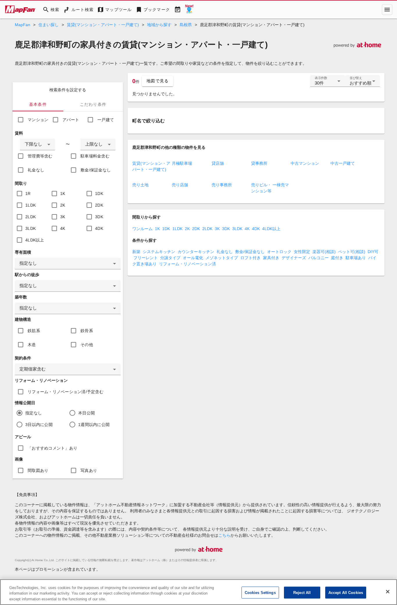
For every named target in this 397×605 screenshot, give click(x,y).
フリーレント (145, 257)
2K (62, 205)
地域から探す (159, 24)
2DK (99, 205)
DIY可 (373, 251)
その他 (87, 344)
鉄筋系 (34, 330)
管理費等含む (40, 156)
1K (62, 193)
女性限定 (302, 251)
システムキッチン (159, 251)
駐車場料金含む (95, 156)
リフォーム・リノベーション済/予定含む (65, 391)
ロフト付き (250, 257)
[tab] (37, 104)
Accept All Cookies (345, 592)
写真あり (89, 470)
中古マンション (305, 163)
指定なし (33, 413)
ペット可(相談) (351, 251)
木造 (32, 344)
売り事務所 (222, 184)
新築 (136, 251)
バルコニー (318, 257)
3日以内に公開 (39, 424)
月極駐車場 (182, 163)
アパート (70, 119)
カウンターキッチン (196, 251)
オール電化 (193, 257)
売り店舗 (180, 184)
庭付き (337, 257)
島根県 (186, 24)
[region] (198, 592)
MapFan (22, 24)
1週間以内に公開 (94, 424)
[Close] (387, 591)
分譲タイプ (170, 257)
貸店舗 (218, 163)
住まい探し (48, 24)
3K (62, 216)
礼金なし (36, 170)
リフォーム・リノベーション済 (187, 264)
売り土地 (140, 184)
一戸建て (105, 119)
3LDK (30, 228)
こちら (224, 535)
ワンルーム (142, 228)
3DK (99, 216)
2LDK (30, 216)
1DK (99, 193)
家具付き (271, 257)
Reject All (302, 592)
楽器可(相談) (324, 251)
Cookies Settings (260, 592)
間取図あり (38, 470)
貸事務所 (259, 163)
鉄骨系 (87, 330)
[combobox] (37, 144)
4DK (99, 228)
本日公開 (86, 413)
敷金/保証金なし (96, 170)
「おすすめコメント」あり (52, 448)
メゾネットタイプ (221, 257)
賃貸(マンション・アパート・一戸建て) (103, 24)
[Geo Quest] (189, 9)
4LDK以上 (34, 240)
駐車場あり (356, 257)
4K (62, 228)
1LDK (30, 205)
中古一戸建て (342, 163)
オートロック (279, 251)
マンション (38, 119)
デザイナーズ (294, 257)
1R (28, 193)
